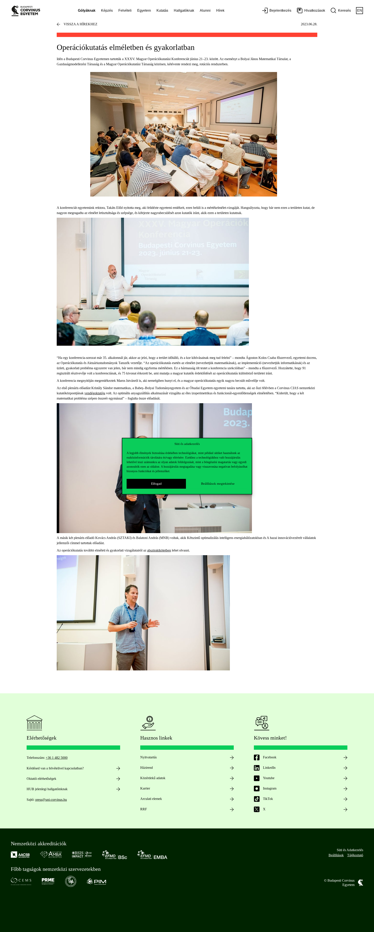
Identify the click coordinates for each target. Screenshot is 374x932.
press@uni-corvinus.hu (51, 799)
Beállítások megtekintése (218, 483)
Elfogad (156, 483)
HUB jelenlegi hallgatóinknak (47, 789)
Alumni (205, 10)
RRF (143, 809)
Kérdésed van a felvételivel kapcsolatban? (55, 768)
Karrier (145, 788)
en (359, 10)
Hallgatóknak (184, 10)
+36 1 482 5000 (57, 757)
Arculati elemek (151, 799)
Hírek (220, 10)
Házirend (146, 767)
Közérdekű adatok (152, 778)
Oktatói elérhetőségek (41, 778)
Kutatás (162, 10)
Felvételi (125, 10)
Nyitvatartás (148, 757)
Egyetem (144, 10)
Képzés (107, 10)
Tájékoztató (355, 855)
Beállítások (336, 855)
